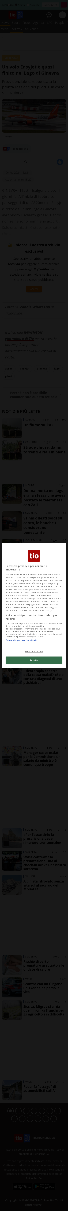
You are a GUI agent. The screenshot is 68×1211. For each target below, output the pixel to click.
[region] (34, 605)
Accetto (34, 660)
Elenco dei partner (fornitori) (21, 640)
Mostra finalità (34, 651)
